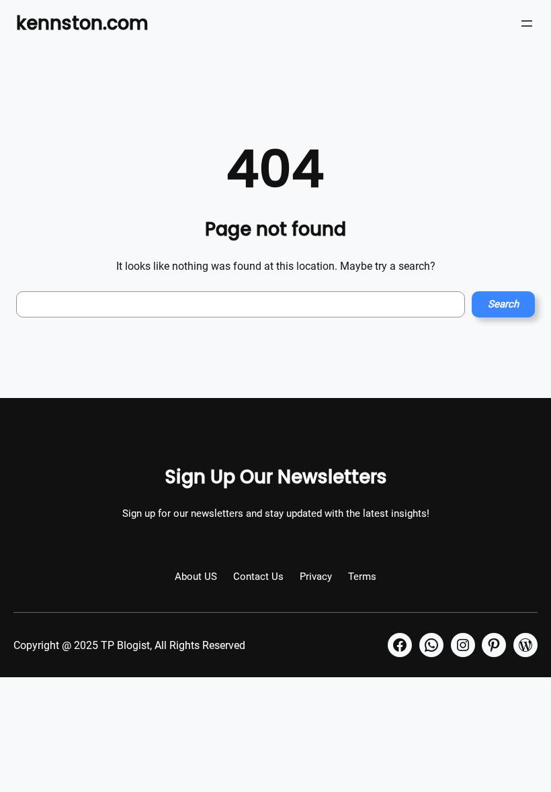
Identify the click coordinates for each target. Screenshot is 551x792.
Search (503, 304)
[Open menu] (527, 23)
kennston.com (82, 23)
